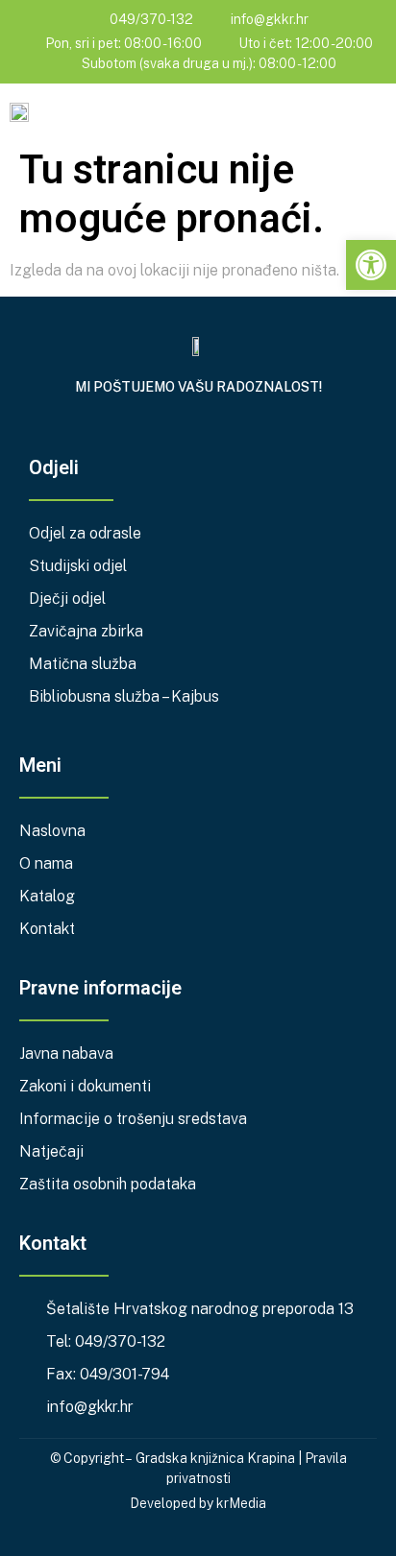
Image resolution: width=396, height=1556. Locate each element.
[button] (372, 114)
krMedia (241, 1503)
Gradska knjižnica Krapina (215, 1458)
